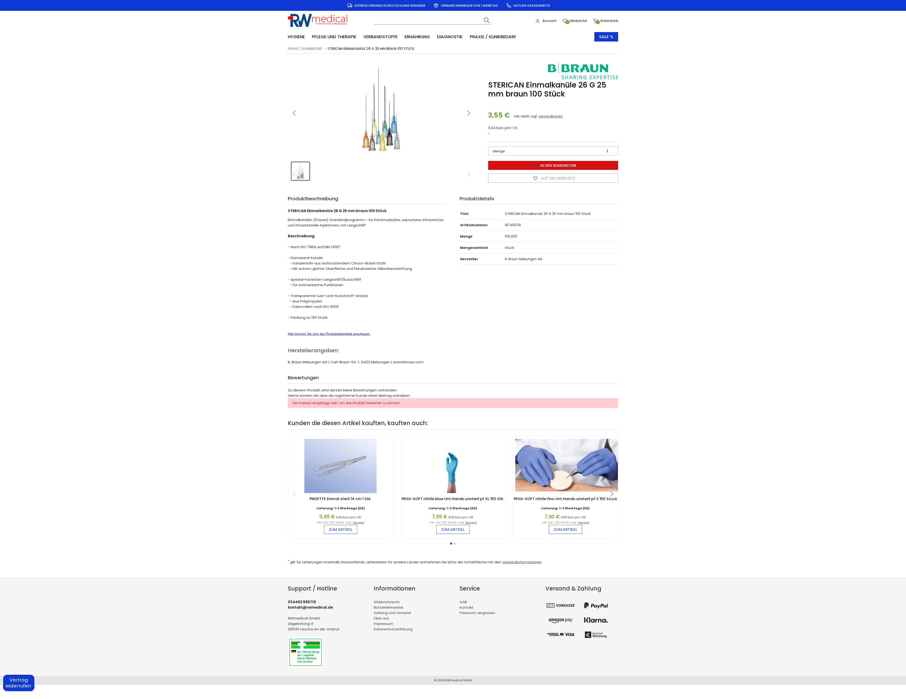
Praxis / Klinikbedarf (305, 48)
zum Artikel (340, 529)
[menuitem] (299, 37)
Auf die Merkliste (557, 178)
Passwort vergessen (477, 612)
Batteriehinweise (388, 607)
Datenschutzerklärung (393, 629)
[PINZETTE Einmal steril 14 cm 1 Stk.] (340, 494)
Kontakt (467, 607)
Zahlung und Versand (392, 612)
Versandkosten (550, 116)
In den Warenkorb (557, 165)
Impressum (383, 623)
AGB (463, 601)
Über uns (381, 618)
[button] (469, 113)
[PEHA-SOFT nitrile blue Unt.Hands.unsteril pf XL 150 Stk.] (453, 494)
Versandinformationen (522, 562)
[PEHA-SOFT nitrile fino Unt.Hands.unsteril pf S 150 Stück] (568, 492)
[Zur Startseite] (319, 28)
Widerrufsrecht (387, 601)
